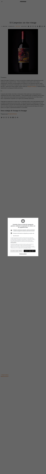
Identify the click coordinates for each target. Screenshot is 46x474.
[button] (23, 236)
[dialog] (23, 237)
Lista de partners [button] (13, 242)
